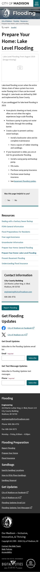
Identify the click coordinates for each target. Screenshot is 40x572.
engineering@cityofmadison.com (18, 291)
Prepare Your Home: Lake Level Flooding (19, 253)
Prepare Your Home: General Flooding (17, 247)
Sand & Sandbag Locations (13, 470)
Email (7, 353)
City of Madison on (21, 328)
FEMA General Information (13, 226)
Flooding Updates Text (17, 507)
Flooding (24, 13)
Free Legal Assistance (11, 237)
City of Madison (7, 21)
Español (13, 27)
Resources (24, 21)
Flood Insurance (8, 458)
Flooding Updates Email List (13, 502)
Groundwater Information (12, 242)
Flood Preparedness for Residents (16, 231)
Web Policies (7, 549)
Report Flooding (10, 307)
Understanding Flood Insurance (15, 263)
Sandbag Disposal (9, 480)
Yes (8, 200)
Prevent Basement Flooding (13, 258)
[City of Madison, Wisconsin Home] (7, 523)
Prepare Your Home (10, 453)
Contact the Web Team (11, 546)
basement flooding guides (25, 181)
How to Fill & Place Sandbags (14, 475)
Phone (8, 378)
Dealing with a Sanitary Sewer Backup (17, 221)
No (16, 200)
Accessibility (7, 552)
